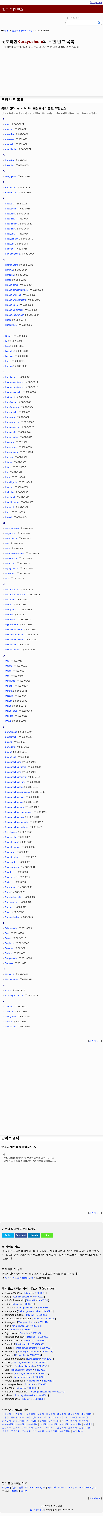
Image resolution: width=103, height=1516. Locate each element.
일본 (6, 30)
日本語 (24, 1491)
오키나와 (88, 1424)
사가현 (16, 1428)
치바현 (40, 1414)
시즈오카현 (60, 1428)
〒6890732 (45, 1348)
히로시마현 (25, 1417)
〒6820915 (35, 1355)
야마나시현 (78, 1431)
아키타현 (17, 1414)
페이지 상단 (95, 1041)
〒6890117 (40, 1340)
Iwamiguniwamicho (26, 1308)
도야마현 (26, 1431)
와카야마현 (38, 1431)
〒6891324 (35, 1333)
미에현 (73, 1421)
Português (40, 1487)
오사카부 (6, 1428)
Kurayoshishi (21, 1355)
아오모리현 (29, 1414)
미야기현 (83, 1421)
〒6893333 (41, 1362)
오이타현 (63, 1424)
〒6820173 (40, 1370)
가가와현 (6, 1421)
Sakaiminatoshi (22, 1344)
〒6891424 (43, 1322)
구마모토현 (53, 1421)
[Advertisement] (51, 71)
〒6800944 (28, 1304)
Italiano (15, 1491)
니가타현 (52, 1424)
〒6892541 (42, 1366)
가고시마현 (18, 1421)
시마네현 (48, 1428)
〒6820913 (47, 1381)
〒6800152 (38, 1399)
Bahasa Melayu (86, 1487)
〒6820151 (58, 1392)
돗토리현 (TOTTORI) (22, 30)
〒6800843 (41, 1384)
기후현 (5, 1417)
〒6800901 (27, 1329)
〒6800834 (40, 1293)
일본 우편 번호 (12, 9)
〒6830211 (47, 1311)
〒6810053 (43, 1308)
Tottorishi (28, 1293)
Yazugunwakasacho (21, 1297)
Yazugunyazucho (19, 1326)
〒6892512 (42, 1373)
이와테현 (83, 1417)
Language (96, 2)
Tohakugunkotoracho (25, 1366)
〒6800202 (43, 1337)
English (6, 1487)
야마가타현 (51, 1431)
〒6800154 (42, 1300)
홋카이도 (37, 1417)
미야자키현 (7, 1424)
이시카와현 (71, 1417)
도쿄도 (5, 1431)
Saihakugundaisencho (28, 1351)
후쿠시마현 (86, 1414)
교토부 (65, 1421)
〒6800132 (42, 1315)
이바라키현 (58, 1417)
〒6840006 (37, 1344)
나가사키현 (31, 1424)
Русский (52, 1487)
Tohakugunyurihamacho (25, 1348)
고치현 (43, 1421)
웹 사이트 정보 (37, 1509)
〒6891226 (49, 1319)
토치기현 (72, 1428)
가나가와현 (31, 1421)
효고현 (47, 1417)
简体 (14, 1487)
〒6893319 (46, 1351)
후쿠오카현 (73, 1414)
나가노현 (19, 1424)
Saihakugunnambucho (29, 1311)
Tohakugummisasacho (21, 1370)
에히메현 (50, 1414)
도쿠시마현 (84, 1428)
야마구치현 (64, 1431)
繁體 (21, 1487)
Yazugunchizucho (26, 1322)
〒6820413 (47, 1359)
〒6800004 (32, 1388)
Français (73, 1487)
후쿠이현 (61, 1414)
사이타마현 (27, 1428)
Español (29, 1487)
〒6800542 (38, 1377)
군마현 (14, 1417)
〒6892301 (42, 1395)
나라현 (43, 1424)
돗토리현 (15, 1431)
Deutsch (62, 1487)
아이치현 (6, 1414)
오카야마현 (75, 1424)
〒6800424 (35, 1326)
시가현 (38, 1428)
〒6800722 (38, 1297)
